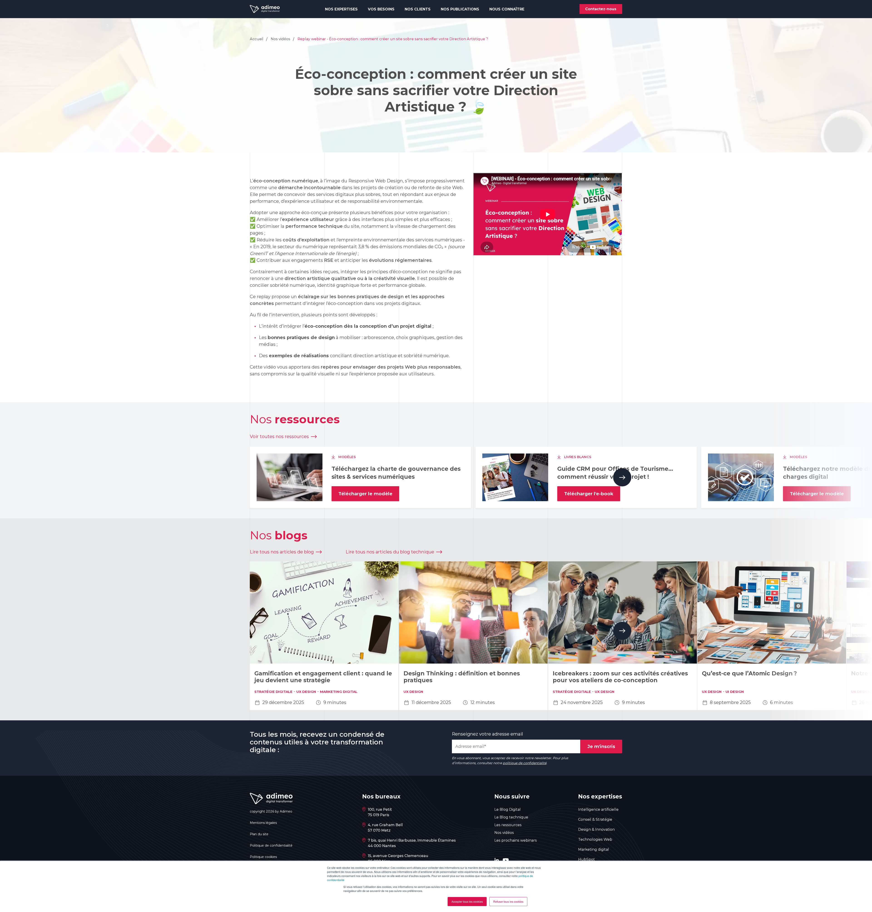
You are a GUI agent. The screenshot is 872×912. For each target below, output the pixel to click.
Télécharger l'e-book (588, 493)
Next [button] (622, 477)
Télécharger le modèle (365, 493)
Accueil (257, 39)
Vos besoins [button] (381, 9)
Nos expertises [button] (341, 9)
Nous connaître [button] (506, 9)
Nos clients (418, 9)
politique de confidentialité (524, 763)
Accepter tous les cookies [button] (467, 901)
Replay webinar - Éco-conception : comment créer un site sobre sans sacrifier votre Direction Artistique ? (392, 39)
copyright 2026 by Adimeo (271, 811)
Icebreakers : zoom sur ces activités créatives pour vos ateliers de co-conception (620, 677)
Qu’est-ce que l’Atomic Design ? (749, 673)
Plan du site (259, 834)
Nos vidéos (281, 39)
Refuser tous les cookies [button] (508, 901)
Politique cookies (263, 857)
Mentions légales (263, 823)
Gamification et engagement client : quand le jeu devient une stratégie (323, 677)
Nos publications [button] (460, 9)
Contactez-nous (600, 9)
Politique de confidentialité (271, 845)
